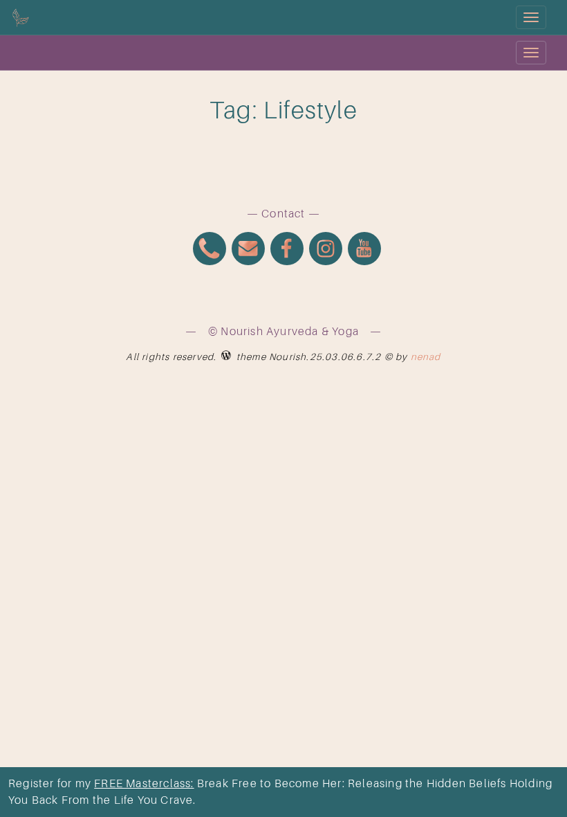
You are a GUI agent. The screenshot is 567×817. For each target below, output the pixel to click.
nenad (426, 357)
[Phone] (209, 250)
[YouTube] (364, 250)
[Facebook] (287, 250)
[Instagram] (325, 250)
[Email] (248, 250)
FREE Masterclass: (144, 784)
